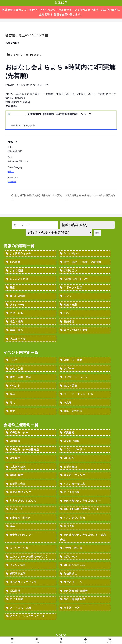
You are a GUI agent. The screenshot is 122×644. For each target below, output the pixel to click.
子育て (11, 171)
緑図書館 (12, 181)
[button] (112, 501)
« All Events (12, 42)
